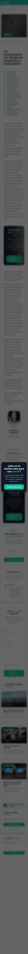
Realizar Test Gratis (14, 487)
